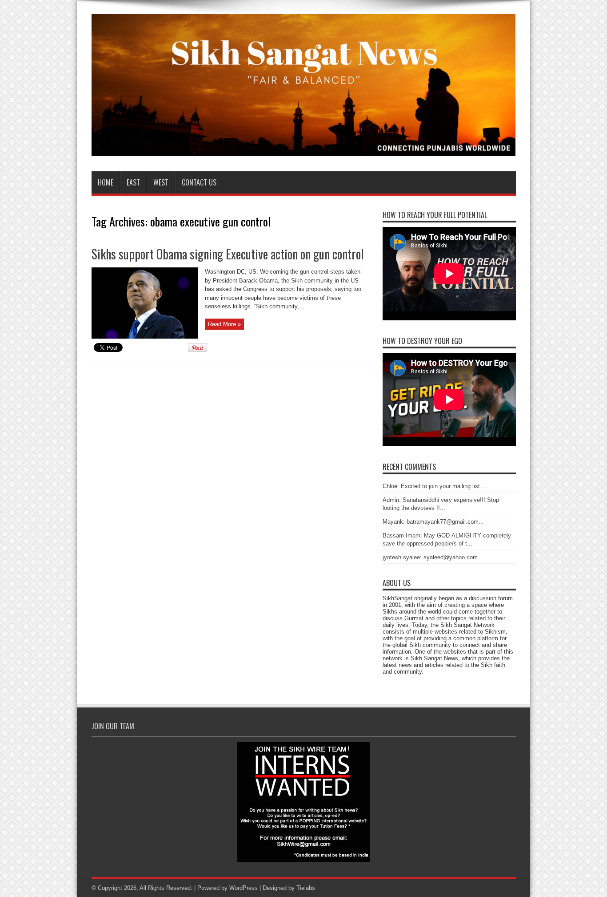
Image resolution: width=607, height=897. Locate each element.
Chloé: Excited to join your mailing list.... (435, 486)
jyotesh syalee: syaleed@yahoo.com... (433, 557)
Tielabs (305, 888)
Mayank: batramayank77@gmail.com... (433, 521)
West (160, 182)
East (133, 182)
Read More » (224, 324)
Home (105, 182)
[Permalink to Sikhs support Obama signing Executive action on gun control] (145, 336)
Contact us (199, 182)
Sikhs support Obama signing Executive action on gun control (228, 254)
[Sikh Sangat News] (304, 149)
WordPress (243, 888)
